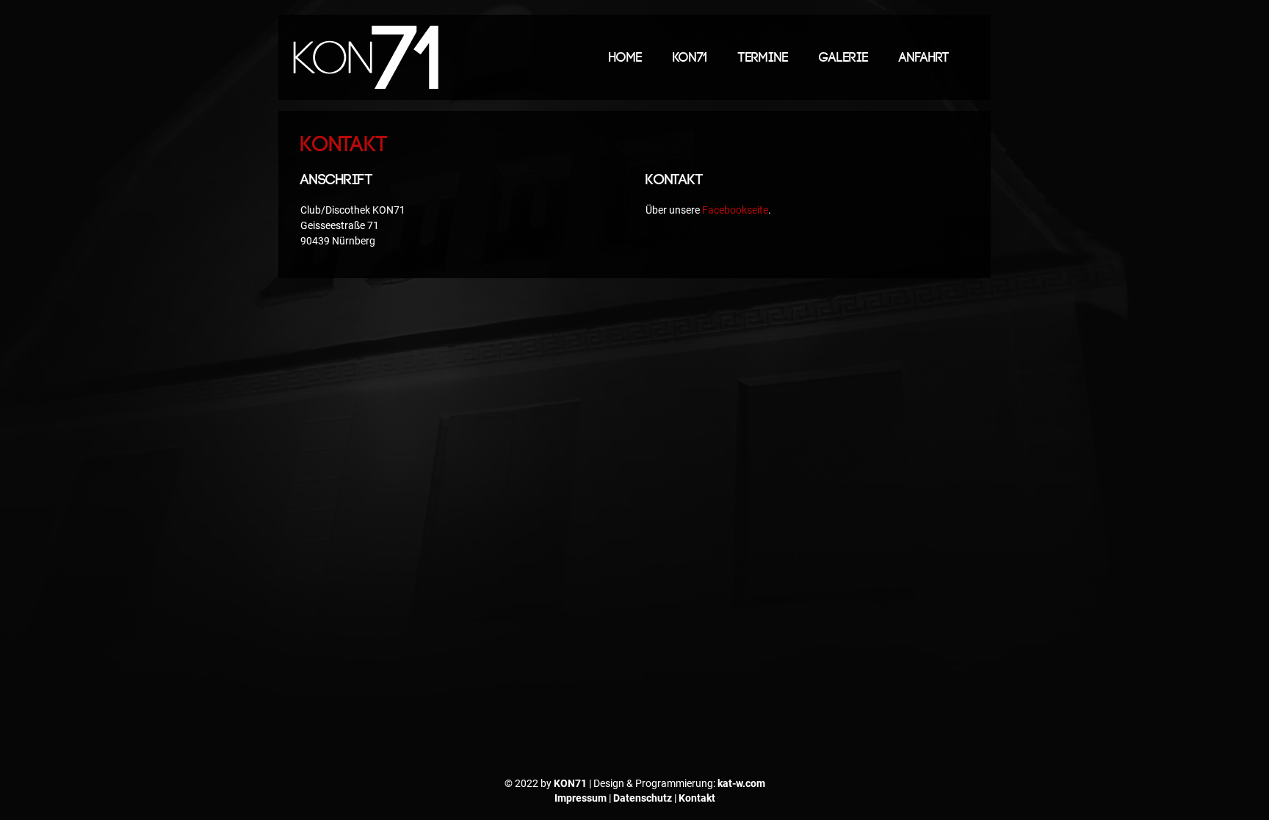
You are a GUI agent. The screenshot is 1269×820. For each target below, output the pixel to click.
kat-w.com (741, 783)
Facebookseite (735, 210)
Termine (763, 58)
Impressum (580, 798)
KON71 (690, 58)
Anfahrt (924, 58)
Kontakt (697, 798)
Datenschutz (642, 798)
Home (625, 58)
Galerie (843, 58)
